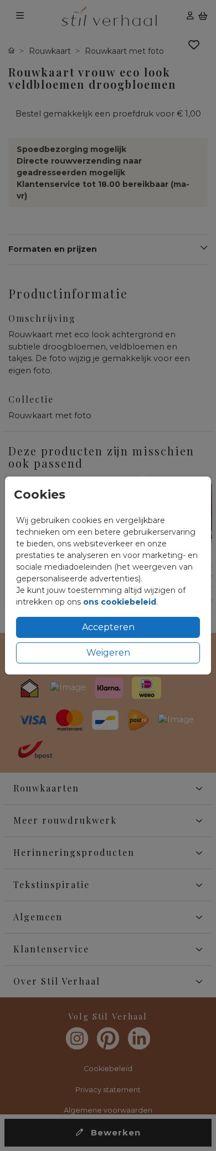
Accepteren (108, 627)
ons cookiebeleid (119, 602)
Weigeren (108, 652)
